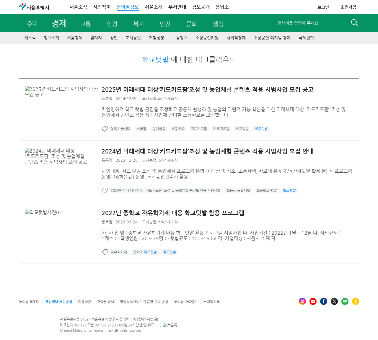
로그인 (323, 7)
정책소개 (51, 37)
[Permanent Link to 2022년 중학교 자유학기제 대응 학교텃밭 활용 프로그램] (45, 212)
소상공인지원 (207, 37)
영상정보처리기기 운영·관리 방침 (144, 302)
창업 (114, 37)
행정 (218, 24)
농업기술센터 (120, 129)
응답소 (222, 7)
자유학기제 (119, 252)
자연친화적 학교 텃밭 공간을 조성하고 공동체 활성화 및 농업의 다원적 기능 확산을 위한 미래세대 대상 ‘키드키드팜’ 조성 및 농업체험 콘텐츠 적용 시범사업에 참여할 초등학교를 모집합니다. (224, 112)
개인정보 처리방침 (58, 302)
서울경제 (74, 37)
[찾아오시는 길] (147, 319)
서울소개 (153, 7)
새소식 (30, 37)
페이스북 (323, 301)
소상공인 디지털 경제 (272, 37)
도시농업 (133, 37)
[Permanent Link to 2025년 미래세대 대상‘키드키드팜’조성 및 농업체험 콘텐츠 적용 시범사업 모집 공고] (63, 89)
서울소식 (78, 7)
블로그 (344, 301)
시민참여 (102, 7)
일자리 (96, 37)
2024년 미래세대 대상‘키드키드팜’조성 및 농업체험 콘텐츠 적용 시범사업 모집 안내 (208, 151)
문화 (191, 24)
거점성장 (156, 37)
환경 (112, 24)
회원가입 (348, 7)
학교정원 (242, 129)
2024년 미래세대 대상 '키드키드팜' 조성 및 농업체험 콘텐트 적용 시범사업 (165, 190)
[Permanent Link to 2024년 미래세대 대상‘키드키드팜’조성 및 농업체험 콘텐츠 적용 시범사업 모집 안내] (63, 150)
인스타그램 (302, 301)
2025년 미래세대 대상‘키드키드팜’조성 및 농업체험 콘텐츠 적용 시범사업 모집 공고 (208, 89)
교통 (85, 24)
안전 (165, 24)
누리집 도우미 (29, 302)
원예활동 (158, 129)
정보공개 (201, 7)
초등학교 (178, 129)
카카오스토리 (355, 301)
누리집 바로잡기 (186, 302)
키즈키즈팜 (221, 129)
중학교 (145, 252)
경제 (59, 23)
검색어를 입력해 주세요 (298, 23)
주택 (32, 24)
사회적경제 (236, 37)
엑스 (334, 301)
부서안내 (177, 7)
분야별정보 (128, 7)
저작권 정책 (105, 302)
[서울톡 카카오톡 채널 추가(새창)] (170, 325)
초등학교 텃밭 (266, 190)
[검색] (355, 23)
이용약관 (84, 302)
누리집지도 (211, 302)
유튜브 (313, 301)
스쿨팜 (141, 129)
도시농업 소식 (153, 98)
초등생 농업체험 (238, 190)
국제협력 (306, 37)
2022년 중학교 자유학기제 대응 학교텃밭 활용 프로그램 (173, 213)
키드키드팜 (199, 129)
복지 (138, 24)
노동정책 (180, 37)
